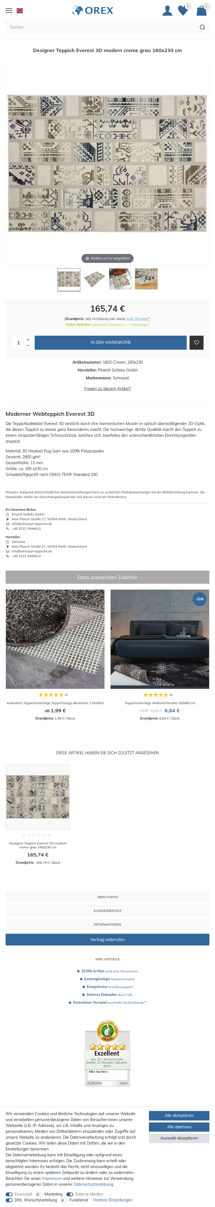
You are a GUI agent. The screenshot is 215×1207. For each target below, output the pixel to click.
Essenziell (23, 1194)
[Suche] (202, 27)
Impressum (52, 1178)
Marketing (53, 1194)
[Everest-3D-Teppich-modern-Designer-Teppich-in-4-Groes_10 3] (120, 281)
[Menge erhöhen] (28, 340)
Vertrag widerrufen (107, 939)
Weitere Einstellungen (112, 1200)
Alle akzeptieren (179, 1115)
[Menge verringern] (28, 346)
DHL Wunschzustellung (36, 1200)
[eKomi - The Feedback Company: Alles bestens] (107, 1053)
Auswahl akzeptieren (179, 1138)
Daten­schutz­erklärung (93, 1184)
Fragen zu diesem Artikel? (107, 388)
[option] (55, 655)
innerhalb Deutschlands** (109, 1002)
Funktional (78, 1200)
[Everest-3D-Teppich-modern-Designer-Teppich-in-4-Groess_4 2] (95, 281)
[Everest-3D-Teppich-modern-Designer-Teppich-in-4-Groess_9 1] (69, 281)
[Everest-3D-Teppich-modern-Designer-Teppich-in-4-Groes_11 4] (146, 281)
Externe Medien (89, 1194)
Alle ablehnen (179, 1126)
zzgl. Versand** (139, 319)
